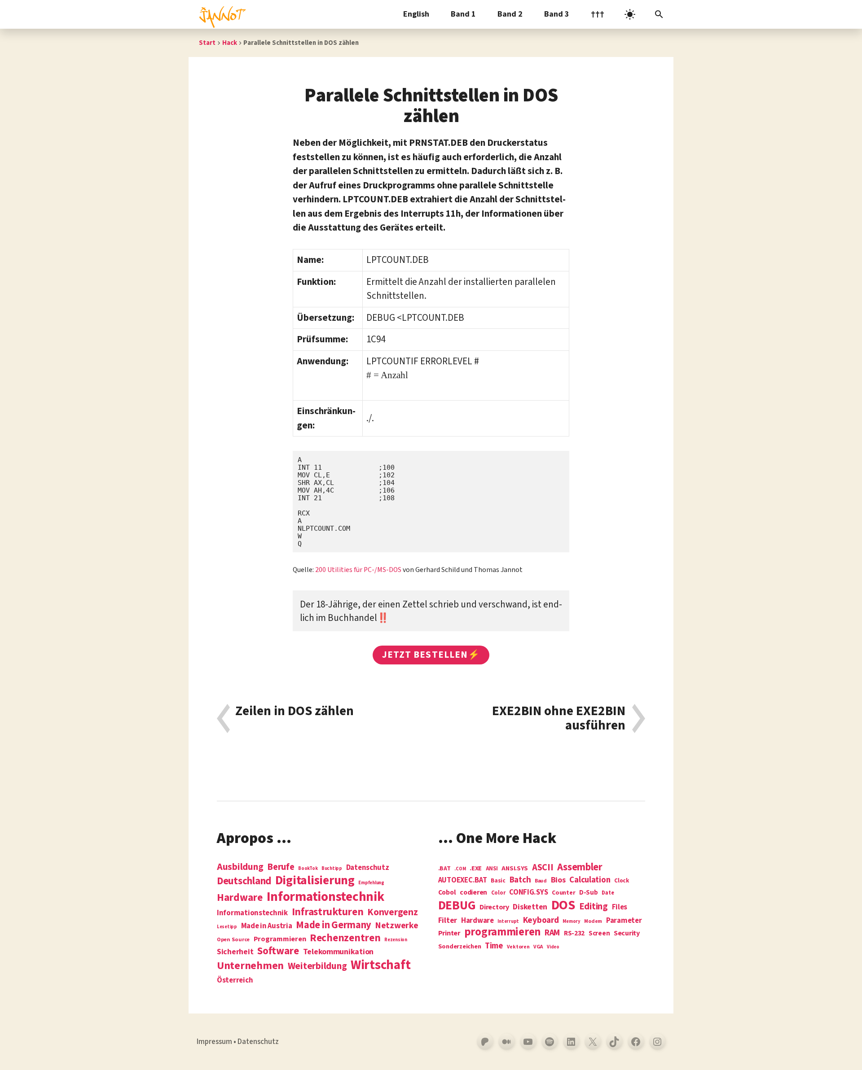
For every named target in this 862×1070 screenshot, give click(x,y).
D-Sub (588, 893)
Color (498, 893)
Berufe (280, 867)
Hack (229, 43)
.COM (460, 869)
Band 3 (556, 14)
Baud (541, 881)
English (416, 14)
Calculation (589, 880)
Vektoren (518, 947)
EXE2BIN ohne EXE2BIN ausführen (558, 718)
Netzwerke (396, 925)
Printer (449, 933)
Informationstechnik (252, 913)
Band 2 (510, 14)
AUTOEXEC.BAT (462, 880)
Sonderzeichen (459, 947)
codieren (473, 892)
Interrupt (508, 921)
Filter (447, 921)
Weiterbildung (317, 966)
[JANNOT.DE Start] (221, 14)
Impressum (214, 1041)
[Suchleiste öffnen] (659, 14)
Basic (498, 881)
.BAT (444, 869)
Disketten (530, 907)
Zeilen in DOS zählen (294, 712)
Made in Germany (333, 925)
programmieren (502, 932)
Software (278, 950)
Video (553, 947)
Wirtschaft (380, 965)
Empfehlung (371, 883)
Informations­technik (325, 897)
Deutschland (244, 881)
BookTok (307, 868)
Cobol (447, 892)
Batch (520, 880)
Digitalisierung (315, 881)
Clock (621, 881)
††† (597, 14)
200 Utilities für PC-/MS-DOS (358, 570)
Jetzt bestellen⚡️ (431, 654)
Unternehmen (250, 965)
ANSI (492, 869)
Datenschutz (367, 868)
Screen (599, 934)
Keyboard (541, 920)
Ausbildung (240, 867)
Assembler (580, 867)
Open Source (233, 939)
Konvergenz (392, 913)
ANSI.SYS (514, 869)
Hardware (240, 897)
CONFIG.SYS (528, 892)
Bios (558, 880)
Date (608, 893)
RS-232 (574, 933)
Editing (593, 907)
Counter (563, 893)
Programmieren (280, 939)
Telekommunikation (338, 952)
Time (494, 946)
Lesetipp (227, 927)
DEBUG (457, 905)
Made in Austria (266, 926)
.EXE (476, 869)
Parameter (624, 921)
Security (627, 933)
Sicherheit (235, 952)
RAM (552, 933)
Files (620, 907)
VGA (538, 947)
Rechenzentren (345, 937)
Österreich (235, 980)
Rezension (395, 940)
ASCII (543, 867)
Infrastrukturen (328, 911)
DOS (563, 905)
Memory (571, 921)
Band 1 (463, 14)
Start (207, 43)
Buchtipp (331, 868)
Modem (593, 921)
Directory (494, 907)
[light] (630, 14)
